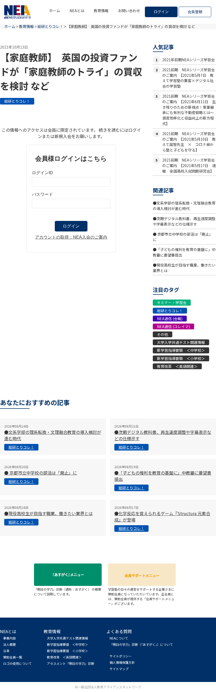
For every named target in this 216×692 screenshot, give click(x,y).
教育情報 (101, 10)
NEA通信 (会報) (170, 318)
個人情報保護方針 (122, 662)
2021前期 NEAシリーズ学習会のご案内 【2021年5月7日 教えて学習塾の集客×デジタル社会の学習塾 (188, 78)
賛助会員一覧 (12, 657)
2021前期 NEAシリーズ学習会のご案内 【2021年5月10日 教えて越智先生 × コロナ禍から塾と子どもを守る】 (189, 142)
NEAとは (77, 10)
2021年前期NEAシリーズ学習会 (188, 59)
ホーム (54, 10)
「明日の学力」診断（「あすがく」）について (141, 644)
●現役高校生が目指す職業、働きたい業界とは (48, 513)
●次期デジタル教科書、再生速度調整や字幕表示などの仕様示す (184, 221)
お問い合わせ (129, 10)
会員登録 (195, 11)
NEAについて (119, 638)
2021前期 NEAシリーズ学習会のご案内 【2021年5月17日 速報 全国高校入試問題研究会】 (189, 165)
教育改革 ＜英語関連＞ (177, 366)
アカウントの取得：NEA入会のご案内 (71, 237)
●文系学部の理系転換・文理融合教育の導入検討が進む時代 (184, 205)
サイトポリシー (121, 656)
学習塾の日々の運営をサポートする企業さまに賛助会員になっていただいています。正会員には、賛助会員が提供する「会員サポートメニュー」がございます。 (141, 596)
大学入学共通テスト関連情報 (181, 342)
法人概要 (9, 644)
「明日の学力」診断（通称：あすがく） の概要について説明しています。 (67, 591)
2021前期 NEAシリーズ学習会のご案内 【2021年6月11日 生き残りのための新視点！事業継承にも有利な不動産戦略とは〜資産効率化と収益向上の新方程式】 (189, 109)
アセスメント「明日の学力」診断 (70, 663)
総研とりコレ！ (17, 101)
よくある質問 (119, 631)
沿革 (6, 650)
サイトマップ (119, 668)
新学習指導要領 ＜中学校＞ (181, 350)
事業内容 (9, 638)
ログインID (42, 172)
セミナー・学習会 (171, 302)
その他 (162, 334)
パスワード (42, 194)
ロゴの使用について (17, 663)
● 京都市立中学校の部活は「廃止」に (40, 473)
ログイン (161, 11)
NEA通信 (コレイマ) (173, 326)
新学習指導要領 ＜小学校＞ (181, 358)
